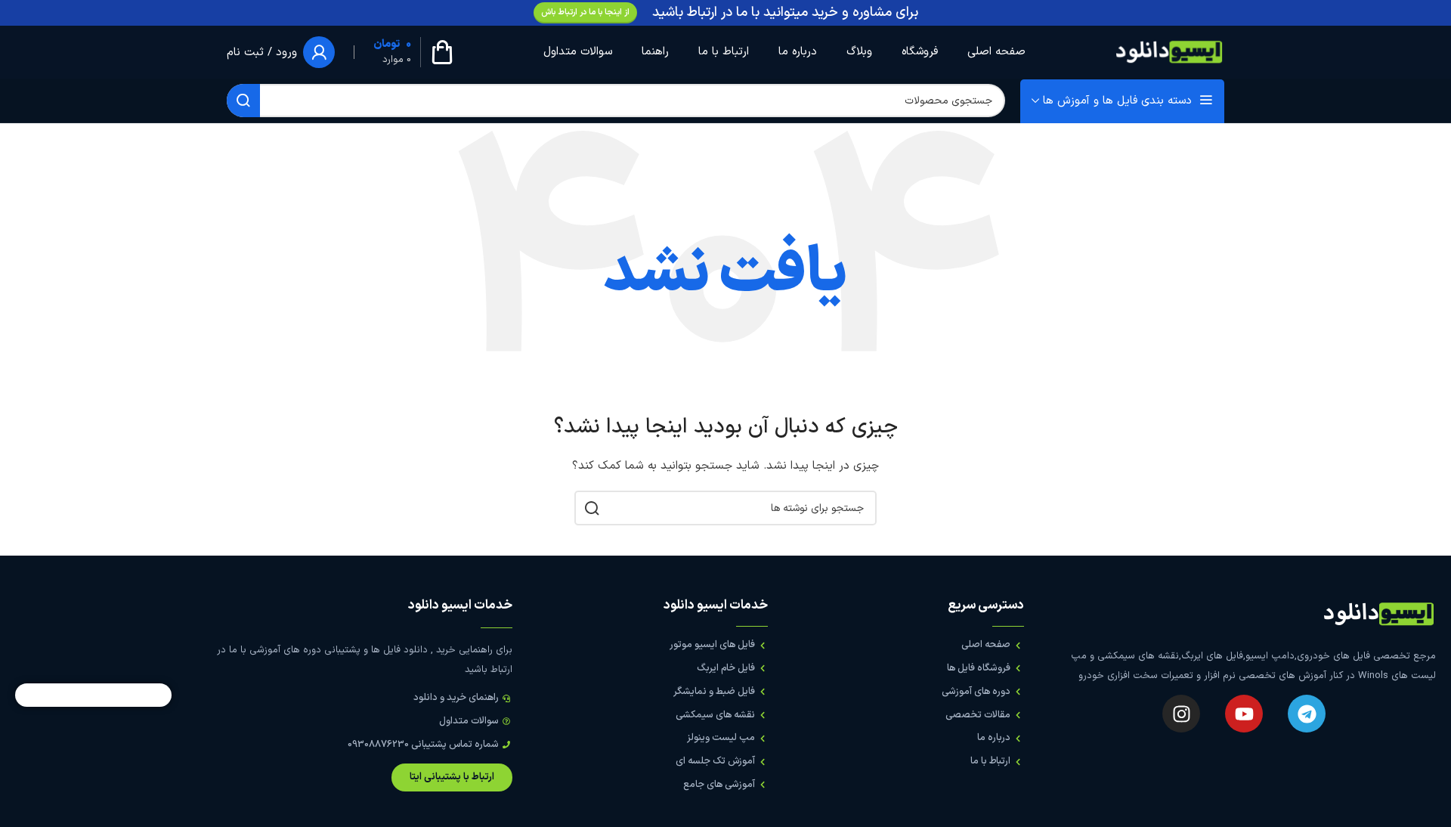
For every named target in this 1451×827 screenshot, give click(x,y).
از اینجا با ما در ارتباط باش (585, 12)
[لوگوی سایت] (1169, 52)
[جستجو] (243, 100)
